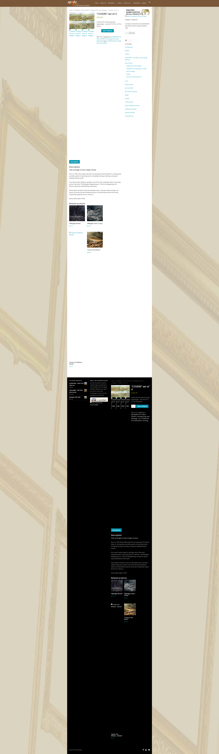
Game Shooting (130, 71)
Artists (120, 3)
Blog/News (137, 3)
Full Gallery (111, 3)
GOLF (126, 81)
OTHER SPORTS (129, 102)
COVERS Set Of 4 (112, 41)
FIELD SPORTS (85, 10)
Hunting (104, 43)
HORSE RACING (129, 84)
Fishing (128, 74)
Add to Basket (107, 31)
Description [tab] (74, 162)
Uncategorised (129, 47)
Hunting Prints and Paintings (99, 10)
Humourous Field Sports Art (133, 77)
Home (97, 3)
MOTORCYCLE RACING (131, 91)
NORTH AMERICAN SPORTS (132, 105)
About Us (103, 3)
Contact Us (127, 3)
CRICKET (127, 54)
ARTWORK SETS (116, 37)
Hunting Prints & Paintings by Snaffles (136, 68)
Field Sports (138, 421)
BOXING (127, 50)
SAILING (127, 98)
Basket (144, 3)
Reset (133, 33)
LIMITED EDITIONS (130, 112)
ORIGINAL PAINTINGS (131, 109)
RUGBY (127, 95)
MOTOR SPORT (129, 88)
